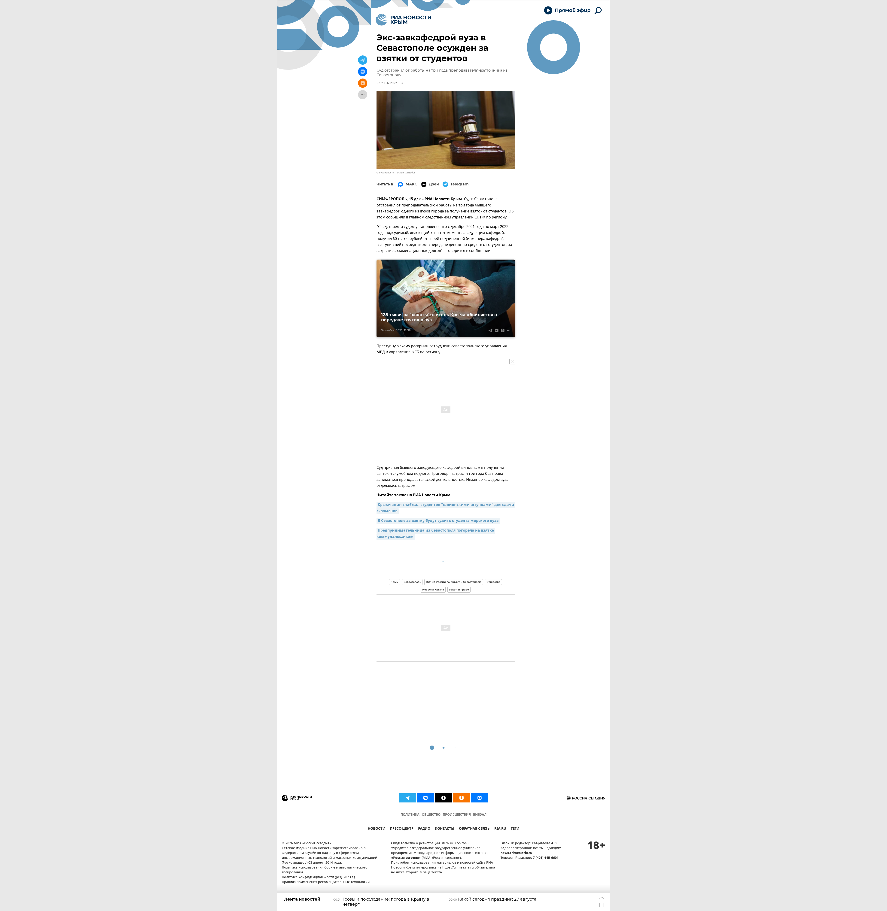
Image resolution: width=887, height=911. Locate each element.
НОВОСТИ (376, 829)
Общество (493, 582)
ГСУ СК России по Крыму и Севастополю (453, 582)
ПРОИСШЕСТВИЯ (457, 814)
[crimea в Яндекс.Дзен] (443, 797)
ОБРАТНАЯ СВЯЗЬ (474, 829)
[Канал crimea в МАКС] (479, 797)
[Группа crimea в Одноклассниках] (461, 797)
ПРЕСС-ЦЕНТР (401, 829)
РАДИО (424, 829)
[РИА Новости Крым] (403, 19)
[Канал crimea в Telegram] (407, 797)
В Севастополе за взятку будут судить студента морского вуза (438, 521)
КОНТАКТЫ (444, 829)
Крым (394, 582)
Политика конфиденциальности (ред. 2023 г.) (318, 877)
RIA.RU (500, 829)
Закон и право (459, 589)
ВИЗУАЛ (479, 814)
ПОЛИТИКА (410, 814)
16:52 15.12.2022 (387, 83)
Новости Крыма (433, 589)
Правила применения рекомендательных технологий (326, 882)
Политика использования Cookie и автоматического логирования (325, 870)
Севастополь (412, 582)
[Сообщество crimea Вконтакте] (425, 797)
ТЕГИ (515, 829)
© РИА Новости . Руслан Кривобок (396, 172)
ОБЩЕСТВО (431, 814)
